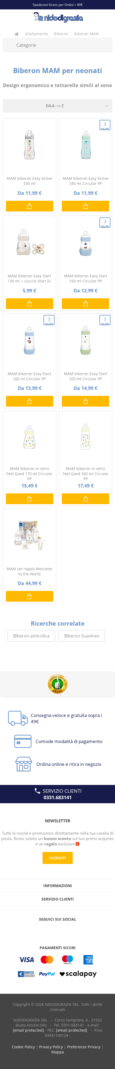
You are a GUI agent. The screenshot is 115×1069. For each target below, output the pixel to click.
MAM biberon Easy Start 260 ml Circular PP (29, 376)
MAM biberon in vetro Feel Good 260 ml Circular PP (86, 473)
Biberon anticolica (31, 636)
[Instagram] (67, 930)
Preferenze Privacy (83, 1046)
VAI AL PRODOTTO (85, 206)
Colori (105, 125)
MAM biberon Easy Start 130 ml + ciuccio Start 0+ (29, 278)
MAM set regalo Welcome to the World (29, 571)
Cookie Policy (23, 1046)
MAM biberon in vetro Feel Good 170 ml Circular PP (29, 473)
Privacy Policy (51, 1046)
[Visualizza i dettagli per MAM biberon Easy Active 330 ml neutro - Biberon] (29, 145)
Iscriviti (57, 857)
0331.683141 (58, 797)
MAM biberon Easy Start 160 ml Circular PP (85, 278)
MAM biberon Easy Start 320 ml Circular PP (85, 376)
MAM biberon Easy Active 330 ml (29, 181)
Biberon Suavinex (81, 636)
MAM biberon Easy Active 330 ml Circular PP (85, 181)
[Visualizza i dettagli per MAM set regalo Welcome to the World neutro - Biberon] (29, 535)
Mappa (57, 1051)
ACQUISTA (29, 206)
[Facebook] (47, 930)
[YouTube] (57, 930)
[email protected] (28, 1030)
